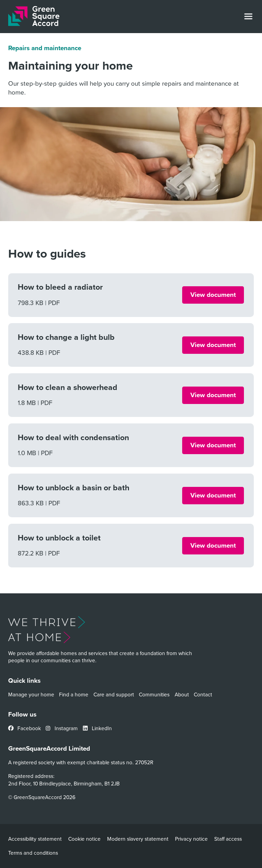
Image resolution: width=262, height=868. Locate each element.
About (182, 694)
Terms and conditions (33, 852)
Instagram (65, 728)
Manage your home (31, 694)
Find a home (73, 694)
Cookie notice (84, 838)
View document (213, 294)
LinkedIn (101, 728)
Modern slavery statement (138, 838)
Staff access (228, 838)
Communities (154, 694)
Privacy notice (191, 838)
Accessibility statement (35, 838)
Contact (203, 694)
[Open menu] (248, 16)
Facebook (28, 728)
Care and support (113, 694)
